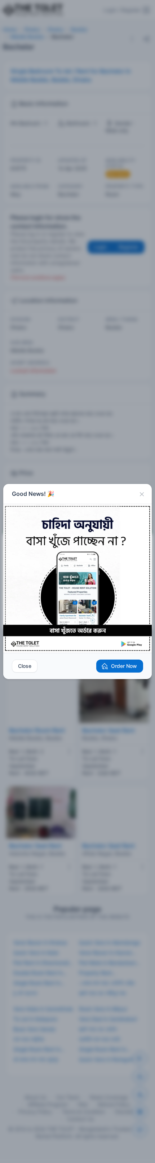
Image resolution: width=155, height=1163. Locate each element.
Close (24, 666)
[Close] (142, 494)
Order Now (124, 666)
